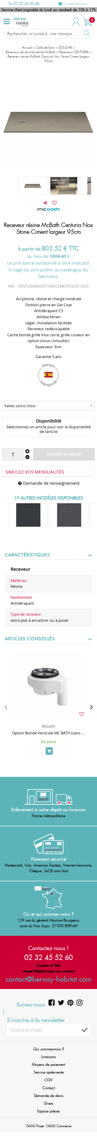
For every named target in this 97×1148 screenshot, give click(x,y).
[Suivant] (91, 707)
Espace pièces (48, 1111)
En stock (48, 741)
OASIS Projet (35, 1126)
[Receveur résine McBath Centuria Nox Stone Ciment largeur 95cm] (32, 186)
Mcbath (48, 726)
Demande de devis (48, 1095)
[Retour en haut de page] (87, 1134)
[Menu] (7, 21)
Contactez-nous (74, 3)
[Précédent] (5, 707)
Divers (48, 1103)
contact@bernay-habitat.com (48, 979)
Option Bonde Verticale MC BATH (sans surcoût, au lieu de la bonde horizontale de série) (48, 733)
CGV (48, 1080)
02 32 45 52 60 (25, 3)
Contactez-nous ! (48, 948)
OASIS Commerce (58, 1126)
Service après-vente (49, 1072)
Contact (48, 1087)
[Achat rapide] (49, 751)
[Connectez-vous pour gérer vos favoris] (54, 203)
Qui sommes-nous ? (48, 1049)
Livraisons (48, 1056)
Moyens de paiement (48, 1064)
